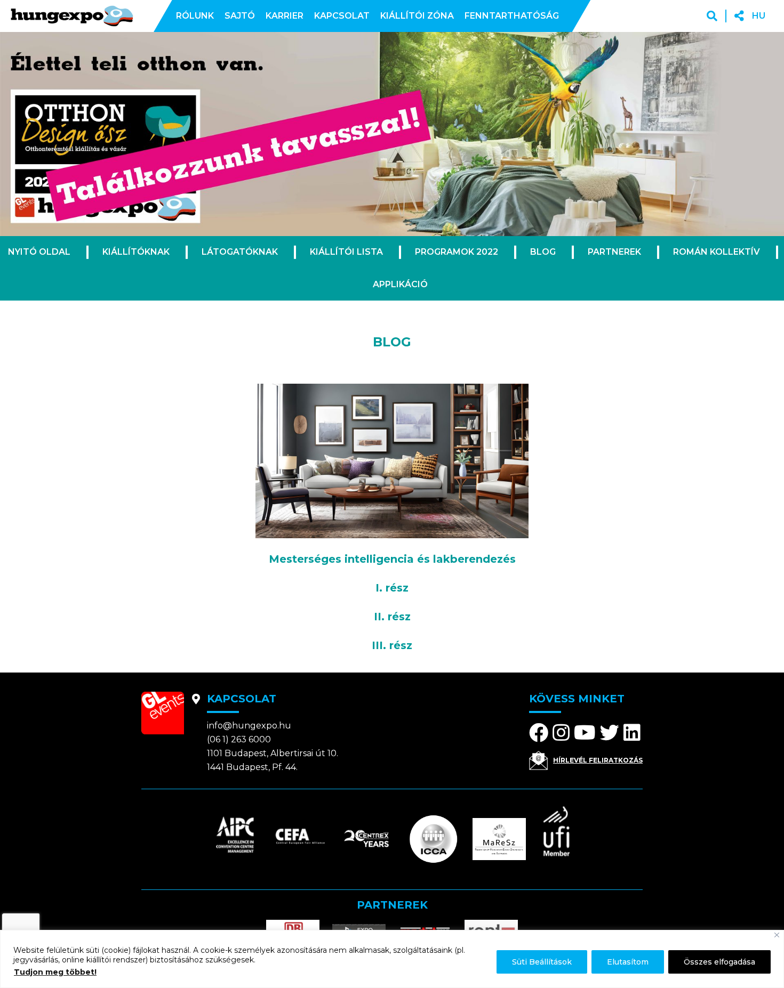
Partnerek (614, 252)
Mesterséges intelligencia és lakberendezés (392, 559)
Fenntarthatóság (512, 16)
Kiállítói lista (346, 252)
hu (758, 16)
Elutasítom (628, 962)
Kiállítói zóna (417, 16)
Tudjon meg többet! (55, 972)
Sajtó (240, 16)
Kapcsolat (342, 16)
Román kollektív (716, 252)
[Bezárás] (776, 935)
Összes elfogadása (719, 962)
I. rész (392, 587)
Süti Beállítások (542, 962)
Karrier (284, 16)
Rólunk (195, 16)
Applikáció (400, 284)
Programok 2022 (456, 252)
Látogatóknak (240, 252)
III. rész (392, 645)
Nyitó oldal (39, 252)
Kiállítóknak (136, 252)
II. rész (392, 616)
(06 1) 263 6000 (239, 739)
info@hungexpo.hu (249, 725)
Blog (543, 252)
